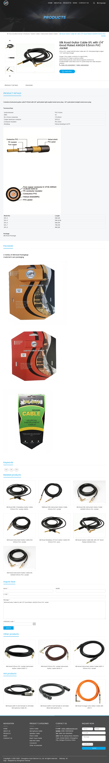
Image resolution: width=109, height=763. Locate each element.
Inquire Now (68, 71)
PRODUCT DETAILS (11, 85)
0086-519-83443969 (68, 65)
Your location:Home (15, 34)
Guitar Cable (35, 34)
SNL (11, 470)
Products (27, 34)
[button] (9, 76)
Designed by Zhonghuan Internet (19, 760)
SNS (6, 470)
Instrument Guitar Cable (49, 34)
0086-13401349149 (82, 65)
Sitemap (62, 758)
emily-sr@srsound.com (69, 729)
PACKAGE (29, 85)
